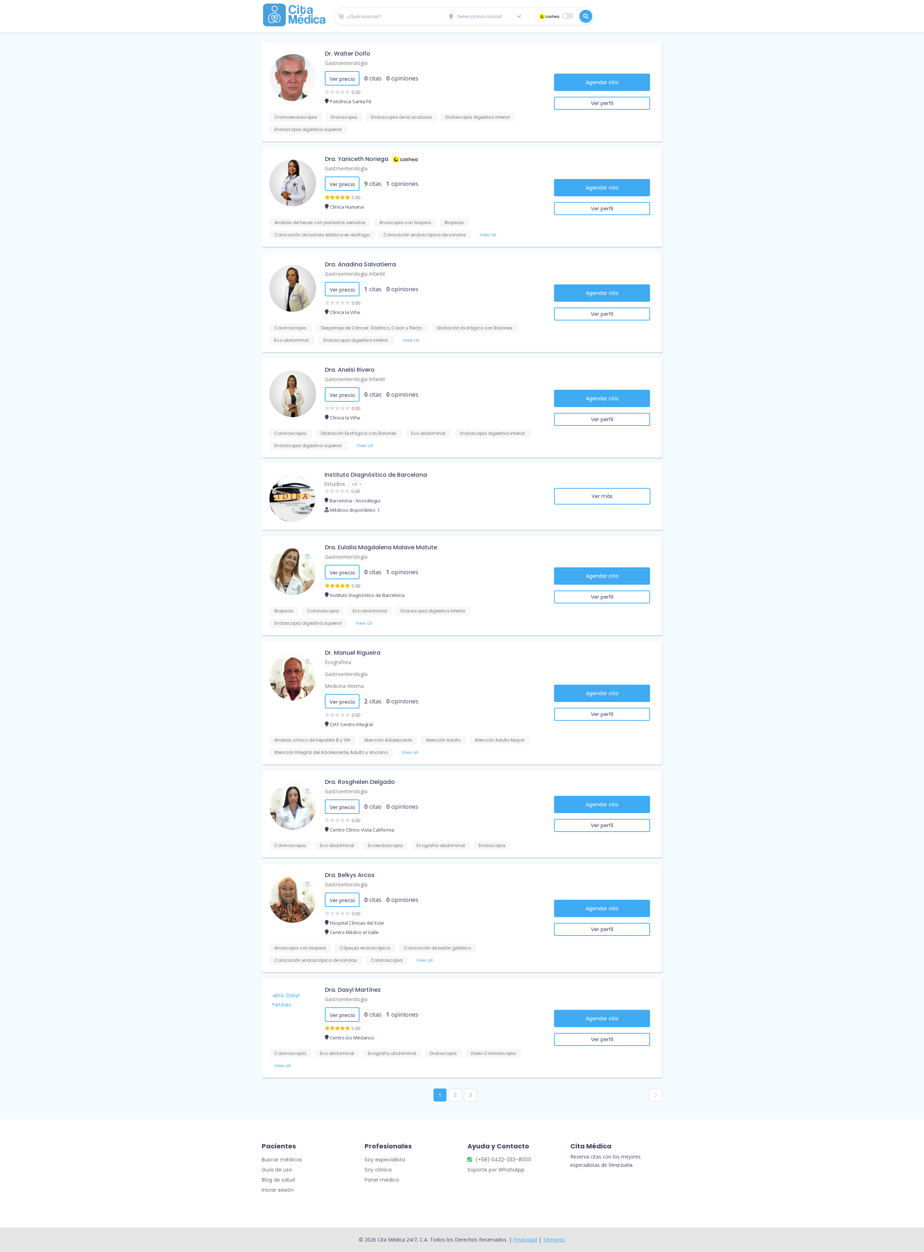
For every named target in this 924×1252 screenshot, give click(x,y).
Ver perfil (602, 103)
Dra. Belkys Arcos (350, 875)
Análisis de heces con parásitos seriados (320, 222)
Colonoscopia (323, 611)
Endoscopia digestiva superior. (308, 445)
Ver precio (342, 79)
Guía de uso (277, 1169)
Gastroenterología (346, 63)
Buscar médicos (282, 1159)
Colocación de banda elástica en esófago (322, 235)
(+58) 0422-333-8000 (503, 1159)
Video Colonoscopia (493, 1053)
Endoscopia (344, 117)
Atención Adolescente (388, 740)
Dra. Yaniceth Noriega (356, 159)
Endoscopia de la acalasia (401, 117)
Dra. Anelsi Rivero (350, 370)
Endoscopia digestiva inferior (477, 117)
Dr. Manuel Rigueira (352, 653)
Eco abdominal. (292, 340)
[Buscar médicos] (585, 16)
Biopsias (454, 222)
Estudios (334, 484)
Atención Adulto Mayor (499, 740)
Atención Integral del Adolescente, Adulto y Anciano (331, 752)
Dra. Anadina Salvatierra (360, 264)
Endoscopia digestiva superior (308, 129)
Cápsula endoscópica (365, 948)
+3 (354, 484)
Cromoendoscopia (295, 117)
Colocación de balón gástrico (437, 948)
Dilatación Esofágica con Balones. (475, 328)
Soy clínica (378, 1169)
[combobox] (389, 16)
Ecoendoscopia (385, 845)
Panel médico (382, 1179)
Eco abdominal (370, 611)
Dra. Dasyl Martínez (353, 990)
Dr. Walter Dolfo (347, 53)
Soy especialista (385, 1159)
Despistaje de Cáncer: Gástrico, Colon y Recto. (372, 328)
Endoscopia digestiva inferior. (356, 340)
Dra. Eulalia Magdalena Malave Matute (381, 547)
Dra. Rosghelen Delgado (360, 782)
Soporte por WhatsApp (495, 1169)
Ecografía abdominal (441, 845)
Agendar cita (602, 82)
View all (488, 235)
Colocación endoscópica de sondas (424, 235)
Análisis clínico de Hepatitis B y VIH (312, 740)
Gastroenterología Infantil (355, 273)
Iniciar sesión (278, 1190)
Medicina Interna (344, 685)
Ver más (602, 496)
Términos (554, 1239)
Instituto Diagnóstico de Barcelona (375, 475)
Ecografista (338, 662)
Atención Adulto (443, 740)
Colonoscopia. (290, 328)
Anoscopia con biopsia (405, 222)
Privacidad (525, 1239)
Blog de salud (278, 1179)
